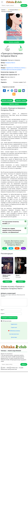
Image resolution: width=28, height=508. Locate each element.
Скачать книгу (21, 100)
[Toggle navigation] (2, 2)
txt (5, 248)
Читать (7, 281)
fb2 (11, 248)
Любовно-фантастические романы (11, 69)
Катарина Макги (10, 62)
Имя (2, 310)
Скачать (20, 281)
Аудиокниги (14, 324)
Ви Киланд (18, 277)
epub (23, 248)
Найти (24, 5)
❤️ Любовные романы (14, 330)
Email (2, 313)
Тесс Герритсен (6, 278)
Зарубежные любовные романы (15, 68)
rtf (17, 248)
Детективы (14, 337)
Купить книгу (14, 104)
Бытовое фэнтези (14, 334)
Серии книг (14, 327)
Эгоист (18, 275)
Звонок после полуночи (6, 276)
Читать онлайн (14, 42)
